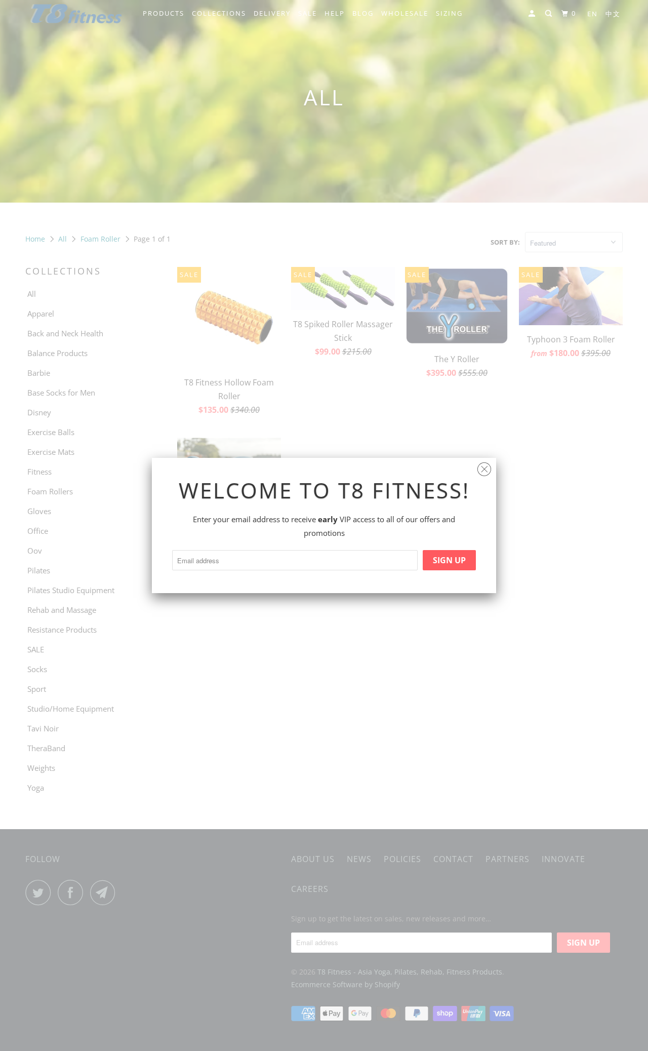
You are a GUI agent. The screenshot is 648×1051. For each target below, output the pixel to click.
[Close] (484, 466)
